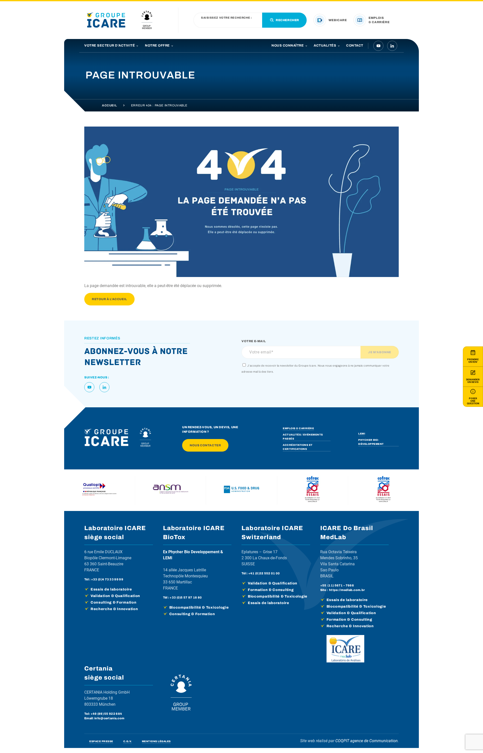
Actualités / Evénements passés (303, 436)
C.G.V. (127, 741)
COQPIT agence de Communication (366, 740)
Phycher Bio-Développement (371, 442)
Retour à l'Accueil (109, 299)
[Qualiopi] (99, 490)
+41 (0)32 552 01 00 (264, 573)
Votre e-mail (254, 341)
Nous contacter (205, 445)
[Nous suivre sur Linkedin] (392, 46)
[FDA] (241, 490)
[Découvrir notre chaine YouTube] (378, 46)
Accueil (109, 105)
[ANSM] (170, 490)
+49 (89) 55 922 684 (106, 714)
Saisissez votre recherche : (226, 17)
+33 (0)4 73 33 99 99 (107, 579)
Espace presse (101, 741)
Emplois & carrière (298, 428)
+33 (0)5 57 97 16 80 (186, 597)
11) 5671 (336, 585)
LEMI (361, 433)
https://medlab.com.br (347, 590)
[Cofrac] (312, 490)
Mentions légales (156, 741)
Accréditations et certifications (298, 447)
